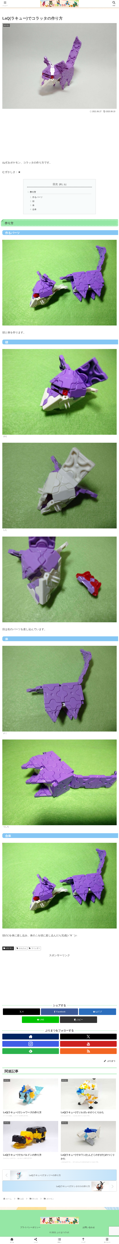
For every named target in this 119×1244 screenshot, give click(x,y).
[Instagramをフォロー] (30, 1044)
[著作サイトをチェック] (30, 1036)
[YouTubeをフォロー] (88, 1044)
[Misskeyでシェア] (99, 929)
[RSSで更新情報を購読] (88, 1051)
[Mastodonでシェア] (46, 929)
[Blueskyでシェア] (73, 929)
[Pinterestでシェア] (33, 945)
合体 (34, 209)
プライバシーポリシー (30, 1227)
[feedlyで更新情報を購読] (30, 1051)
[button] (78, 1019)
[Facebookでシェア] (20, 937)
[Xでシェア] (20, 929)
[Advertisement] (59, 135)
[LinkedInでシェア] (59, 945)
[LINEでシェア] (99, 937)
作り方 (33, 192)
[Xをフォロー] (88, 1036)
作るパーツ (37, 197)
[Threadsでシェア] (46, 937)
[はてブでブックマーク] (73, 937)
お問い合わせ (89, 1227)
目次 (55, 184)
